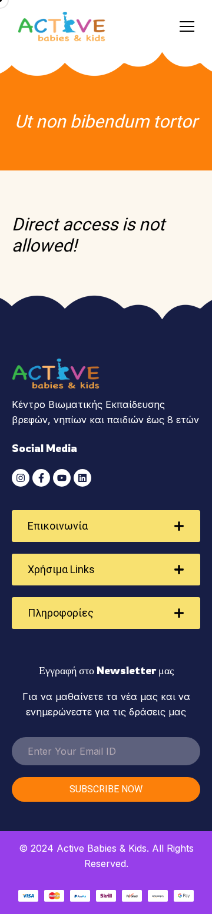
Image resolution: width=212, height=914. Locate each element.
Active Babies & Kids (102, 848)
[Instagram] (20, 478)
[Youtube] (62, 478)
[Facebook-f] (41, 478)
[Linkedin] (82, 478)
